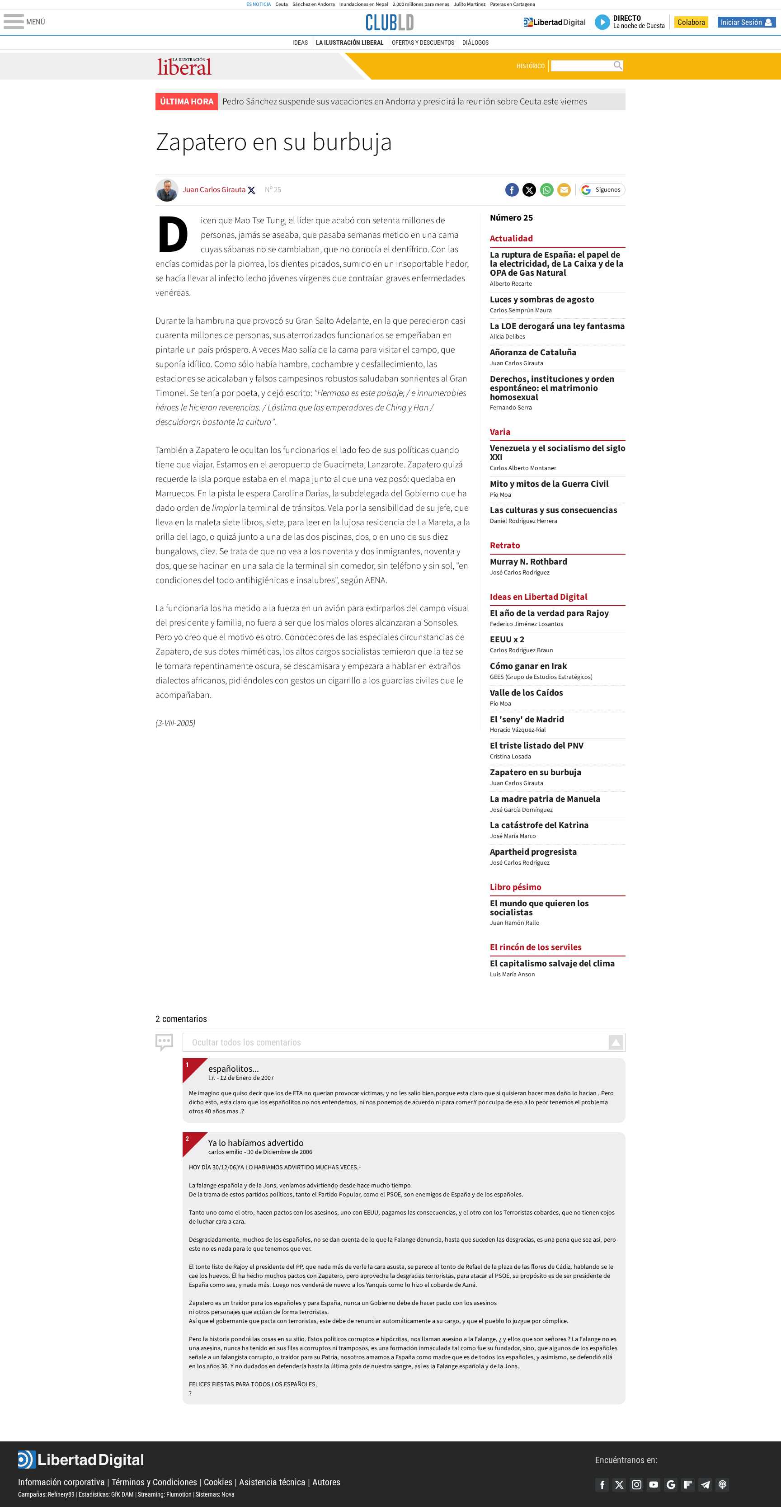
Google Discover (670, 1485)
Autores (326, 1482)
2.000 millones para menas (421, 4)
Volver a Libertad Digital (554, 22)
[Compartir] (512, 190)
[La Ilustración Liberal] (389, 22)
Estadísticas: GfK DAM (106, 1494)
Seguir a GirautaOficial (251, 190)
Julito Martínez (469, 4)
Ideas (300, 42)
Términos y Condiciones (154, 1482)
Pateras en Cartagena (512, 4)
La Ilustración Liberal (350, 42)
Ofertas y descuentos (423, 42)
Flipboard (688, 1485)
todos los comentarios (246, 1042)
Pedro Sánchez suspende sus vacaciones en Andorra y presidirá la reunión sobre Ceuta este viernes (404, 101)
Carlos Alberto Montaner (558, 458)
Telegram (705, 1485)
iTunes (722, 1485)
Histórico (531, 66)
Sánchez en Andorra (313, 4)
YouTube (653, 1485)
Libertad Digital (306, 1459)
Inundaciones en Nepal (363, 4)
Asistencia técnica (272, 1482)
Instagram (636, 1485)
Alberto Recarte (557, 269)
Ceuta (281, 4)
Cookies (218, 1482)
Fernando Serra (552, 393)
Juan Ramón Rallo (539, 913)
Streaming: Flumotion (165, 1494)
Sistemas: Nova (215, 1494)
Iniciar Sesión (741, 22)
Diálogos (475, 42)
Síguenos (608, 190)
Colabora (691, 22)
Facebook (602, 1485)
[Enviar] (547, 190)
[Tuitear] (529, 190)
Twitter (619, 1485)
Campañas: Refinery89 (46, 1494)
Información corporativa (61, 1482)
